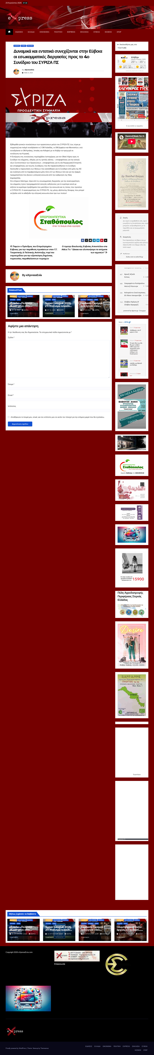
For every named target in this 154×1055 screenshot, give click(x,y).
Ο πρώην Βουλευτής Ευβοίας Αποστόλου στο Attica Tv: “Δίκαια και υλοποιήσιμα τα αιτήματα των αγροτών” (84, 249)
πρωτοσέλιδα (131, 126)
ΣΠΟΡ (119, 32)
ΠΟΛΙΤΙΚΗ (58, 32)
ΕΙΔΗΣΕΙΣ (19, 32)
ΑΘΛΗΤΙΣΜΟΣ (21, 296)
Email (11, 395)
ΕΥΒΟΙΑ (97, 32)
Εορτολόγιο (137, 774)
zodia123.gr (139, 257)
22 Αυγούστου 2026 (19, 934)
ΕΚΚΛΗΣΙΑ (84, 32)
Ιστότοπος (12, 406)
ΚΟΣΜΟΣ (108, 32)
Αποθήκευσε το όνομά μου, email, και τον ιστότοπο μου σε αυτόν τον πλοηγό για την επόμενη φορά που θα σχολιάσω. (58, 417)
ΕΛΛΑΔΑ (31, 32)
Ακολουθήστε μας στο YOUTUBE (127, 46)
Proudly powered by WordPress (16, 1048)
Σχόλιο (11, 337)
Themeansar (44, 1048)
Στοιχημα (142, 311)
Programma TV (121, 839)
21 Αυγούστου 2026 (91, 934)
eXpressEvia (29, 70)
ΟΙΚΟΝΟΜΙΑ (44, 32)
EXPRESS (71, 32)
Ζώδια (128, 257)
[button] (121, 443)
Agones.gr (135, 311)
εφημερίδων (140, 126)
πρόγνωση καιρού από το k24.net (134, 70)
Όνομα (11, 384)
